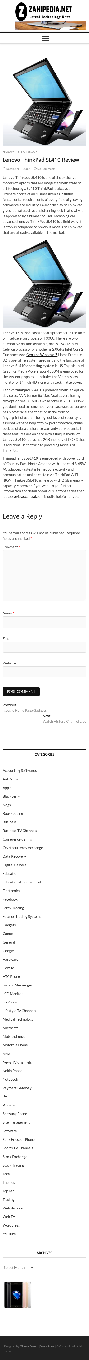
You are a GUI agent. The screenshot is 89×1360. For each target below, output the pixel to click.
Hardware (11, 151)
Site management (16, 1122)
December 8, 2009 (17, 169)
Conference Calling (17, 839)
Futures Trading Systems (22, 916)
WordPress (47, 1346)
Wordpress (11, 1225)
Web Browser (13, 1208)
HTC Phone (11, 976)
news (7, 1053)
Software (10, 1131)
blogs (7, 805)
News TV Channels (17, 1062)
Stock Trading (13, 1165)
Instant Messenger (17, 985)
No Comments (46, 169)
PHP (6, 1096)
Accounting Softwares (20, 770)
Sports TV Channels (18, 1148)
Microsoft (10, 1028)
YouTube (9, 1234)
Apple (7, 787)
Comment (11, 547)
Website (9, 663)
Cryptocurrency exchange (23, 848)
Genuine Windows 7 (41, 355)
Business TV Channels (20, 830)
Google (8, 951)
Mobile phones (14, 1036)
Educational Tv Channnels (23, 882)
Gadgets (9, 925)
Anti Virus (10, 779)
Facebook (10, 899)
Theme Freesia (29, 1346)
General (9, 942)
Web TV (9, 1217)
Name (8, 613)
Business (10, 822)
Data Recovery (14, 856)
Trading (8, 1199)
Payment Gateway (17, 1088)
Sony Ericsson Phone (19, 1139)
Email (8, 638)
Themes (9, 1182)
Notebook (29, 151)
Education (10, 873)
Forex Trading (13, 908)
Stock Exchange (15, 1156)
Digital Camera (14, 865)
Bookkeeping (13, 813)
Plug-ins (9, 1105)
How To (8, 968)
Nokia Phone (12, 1071)
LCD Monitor (13, 993)
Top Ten (8, 1191)
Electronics (11, 890)
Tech (6, 1174)
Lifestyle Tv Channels (19, 1010)
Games (8, 933)
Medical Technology (18, 1019)
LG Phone (10, 1002)
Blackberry (11, 796)
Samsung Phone (15, 1113)
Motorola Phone (15, 1045)
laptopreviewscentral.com (23, 496)
